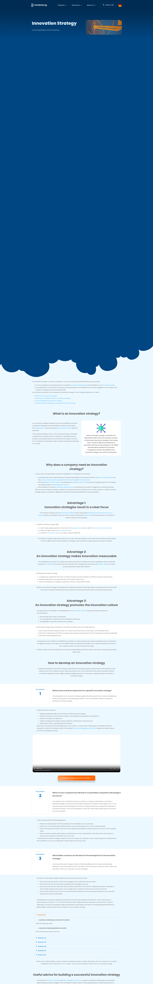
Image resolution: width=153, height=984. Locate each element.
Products (61, 5)
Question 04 (42, 946)
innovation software (53, 980)
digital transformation (63, 428)
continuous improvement (64, 487)
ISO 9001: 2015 (102, 564)
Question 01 (42, 915)
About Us (90, 5)
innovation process (108, 385)
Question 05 (42, 951)
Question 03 (42, 942)
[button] (76, 915)
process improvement (48, 480)
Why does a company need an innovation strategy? (53, 398)
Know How (76, 5)
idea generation (76, 528)
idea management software (72, 980)
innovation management (78, 385)
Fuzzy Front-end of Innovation (101, 528)
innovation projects (53, 533)
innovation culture (79, 611)
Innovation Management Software (85, 728)
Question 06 (42, 955)
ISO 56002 (48, 564)
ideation (88, 515)
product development (105, 477)
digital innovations (80, 482)
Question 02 (42, 938)
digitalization (40, 428)
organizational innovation (65, 480)
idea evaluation (63, 530)
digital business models (61, 485)
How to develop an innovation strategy (48, 401)
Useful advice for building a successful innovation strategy (55, 403)
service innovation (84, 480)
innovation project (94, 513)
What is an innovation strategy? (46, 396)
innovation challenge (68, 513)
